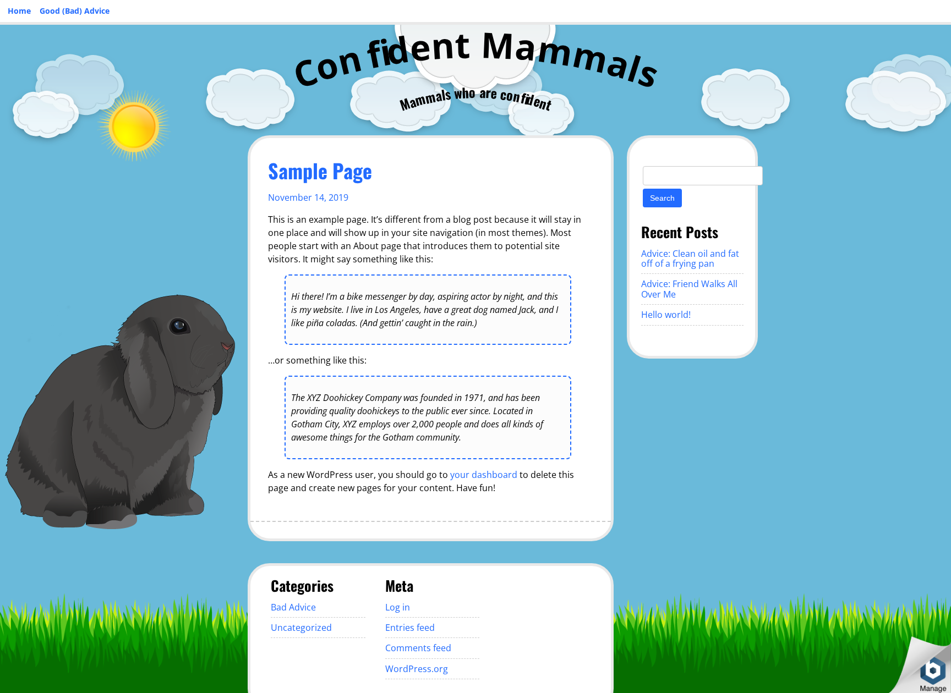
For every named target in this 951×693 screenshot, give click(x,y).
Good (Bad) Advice (75, 11)
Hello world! (666, 315)
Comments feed (418, 648)
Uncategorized (301, 628)
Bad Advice (293, 607)
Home (19, 11)
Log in (397, 607)
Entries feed (410, 628)
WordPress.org (416, 669)
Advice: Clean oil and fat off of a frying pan (690, 259)
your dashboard (483, 475)
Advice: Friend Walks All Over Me (689, 289)
